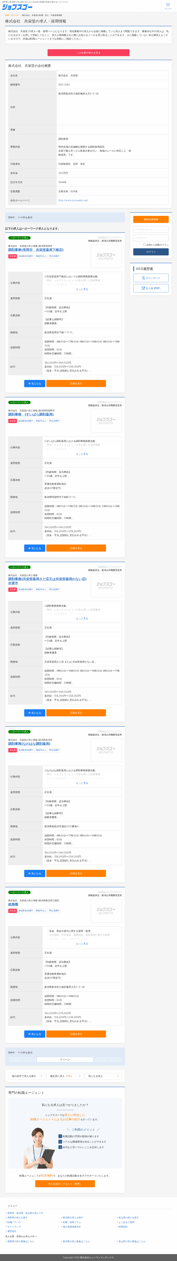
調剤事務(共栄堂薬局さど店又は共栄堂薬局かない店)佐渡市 (47, 581)
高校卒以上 (41, 256)
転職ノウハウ (14, 1222)
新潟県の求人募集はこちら (76, 1241)
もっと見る (82, 289)
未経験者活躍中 (25, 256)
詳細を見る (76, 383)
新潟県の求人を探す (73, 1217)
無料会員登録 (151, 219)
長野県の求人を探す (17, 1217)
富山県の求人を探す (129, 1217)
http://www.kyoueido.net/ (73, 200)
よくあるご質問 (126, 1222)
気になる (36, 383)
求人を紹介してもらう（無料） (65, 1183)
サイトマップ (14, 1226)
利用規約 (123, 1226)
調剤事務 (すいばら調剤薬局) (31, 414)
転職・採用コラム (72, 1222)
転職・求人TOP (11, 15)
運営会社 (11, 1231)
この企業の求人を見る (88, 52)
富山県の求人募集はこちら (132, 1241)
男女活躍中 (54, 256)
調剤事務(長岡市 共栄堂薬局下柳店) (36, 250)
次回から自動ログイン (157, 244)
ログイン (151, 251)
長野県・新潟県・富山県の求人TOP (25, 1213)
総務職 (13, 904)
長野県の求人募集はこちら (20, 1241)
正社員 (13, 256)
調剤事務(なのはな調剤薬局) (29, 744)
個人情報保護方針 (72, 1226)
